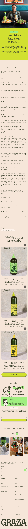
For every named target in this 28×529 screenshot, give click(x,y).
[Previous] (7, 417)
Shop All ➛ (14, 374)
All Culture (14, 420)
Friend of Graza (8, 230)
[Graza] (14, 2)
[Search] (23, 2)
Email (2, 466)
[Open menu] (2, 2)
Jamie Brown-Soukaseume (17, 47)
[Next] (20, 417)
